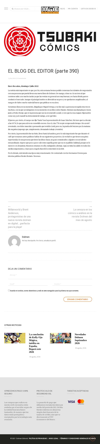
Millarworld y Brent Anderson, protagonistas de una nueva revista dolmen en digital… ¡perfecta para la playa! (19, 218)
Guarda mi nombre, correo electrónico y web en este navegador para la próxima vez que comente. (44, 291)
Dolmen (26, 237)
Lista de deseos (88, 9)
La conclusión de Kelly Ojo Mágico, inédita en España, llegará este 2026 (36, 343)
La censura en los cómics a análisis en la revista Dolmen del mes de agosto (80, 215)
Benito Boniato (27, 156)
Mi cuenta (73, 9)
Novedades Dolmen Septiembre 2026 (81, 338)
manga (61, 93)
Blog (62, 9)
